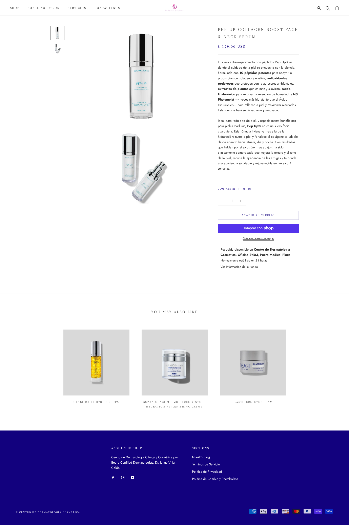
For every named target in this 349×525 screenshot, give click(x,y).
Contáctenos (107, 7)
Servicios (77, 7)
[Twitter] (244, 189)
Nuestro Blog (201, 457)
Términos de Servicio (206, 464)
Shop (14, 7)
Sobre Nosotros (43, 7)
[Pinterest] (249, 189)
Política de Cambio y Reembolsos (215, 479)
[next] (336, 367)
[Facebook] (239, 189)
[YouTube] (132, 477)
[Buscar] (328, 8)
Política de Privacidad (207, 471)
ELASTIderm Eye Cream (253, 401)
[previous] (12, 367)
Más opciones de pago (258, 238)
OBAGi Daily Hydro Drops (96, 401)
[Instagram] (122, 477)
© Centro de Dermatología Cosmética (48, 512)
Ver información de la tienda (239, 267)
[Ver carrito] (337, 8)
